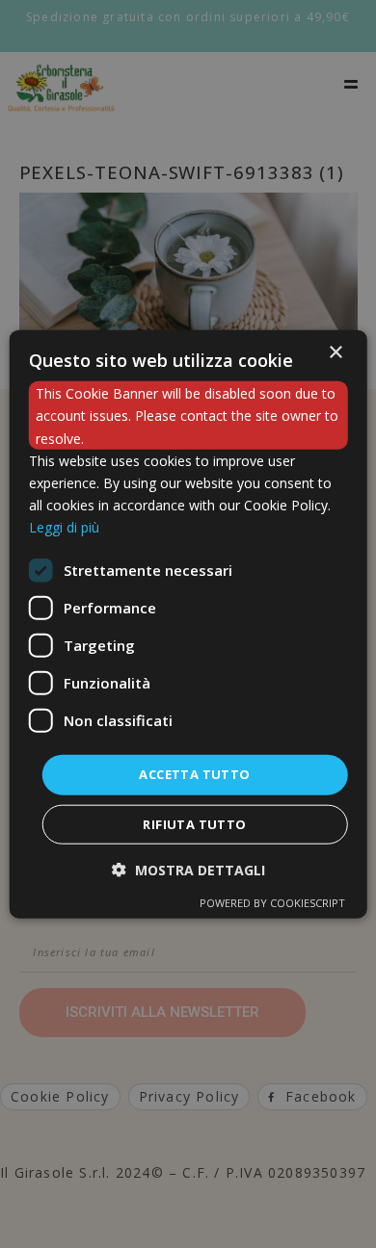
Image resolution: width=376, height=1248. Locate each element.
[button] (188, 869)
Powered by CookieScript (272, 902)
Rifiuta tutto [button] (194, 823)
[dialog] (188, 624)
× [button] (335, 353)
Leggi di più (64, 527)
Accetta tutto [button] (194, 774)
